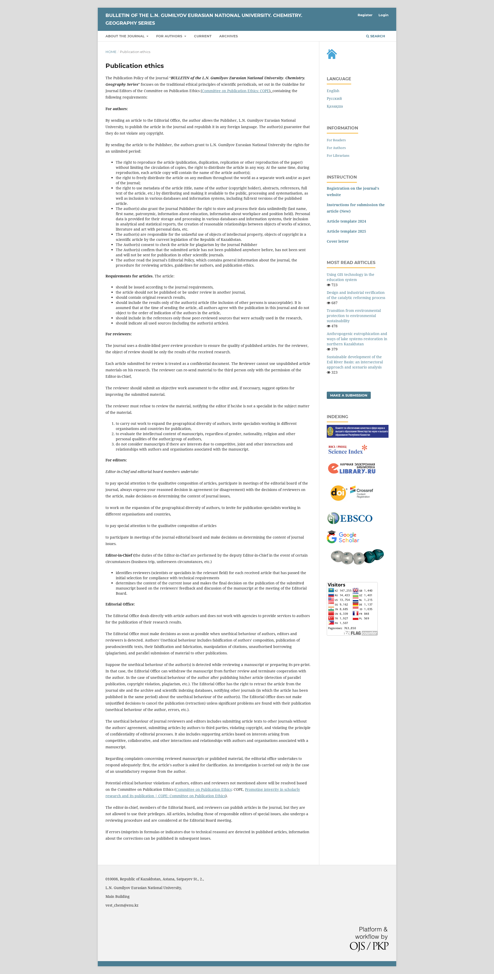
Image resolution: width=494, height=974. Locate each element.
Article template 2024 (346, 221)
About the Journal (125, 36)
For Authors (336, 147)
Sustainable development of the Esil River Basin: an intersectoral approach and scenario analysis (355, 362)
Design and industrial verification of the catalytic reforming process (356, 295)
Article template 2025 (346, 231)
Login (383, 15)
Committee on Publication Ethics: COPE (235, 90)
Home (111, 52)
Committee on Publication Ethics (204, 789)
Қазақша (335, 106)
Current (202, 36)
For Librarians (338, 155)
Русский (334, 98)
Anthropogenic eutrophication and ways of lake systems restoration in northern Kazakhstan (357, 338)
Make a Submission (348, 395)
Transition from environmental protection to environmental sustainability (354, 315)
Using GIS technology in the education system (350, 277)
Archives (228, 36)
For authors (169, 36)
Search (377, 36)
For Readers (336, 140)
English (333, 90)
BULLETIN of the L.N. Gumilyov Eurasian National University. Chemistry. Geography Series (203, 19)
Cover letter (338, 241)
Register (365, 15)
